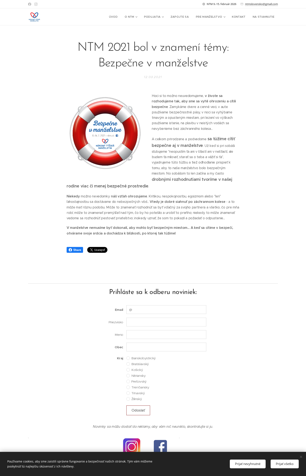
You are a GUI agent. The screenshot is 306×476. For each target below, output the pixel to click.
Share (77, 250)
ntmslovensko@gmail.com (261, 4)
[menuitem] (113, 17)
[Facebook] (29, 4)
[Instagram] (36, 4)
